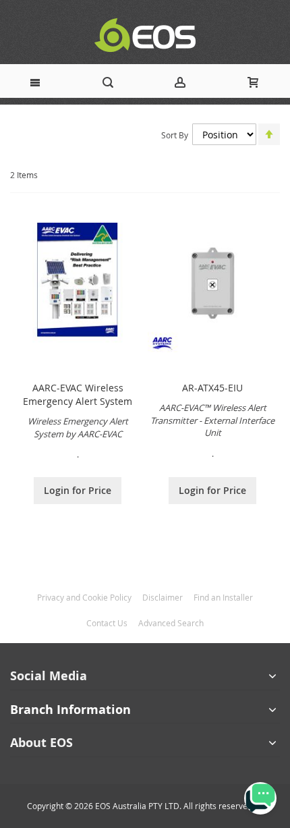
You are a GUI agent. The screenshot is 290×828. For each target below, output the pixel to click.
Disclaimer (162, 597)
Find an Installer (223, 597)
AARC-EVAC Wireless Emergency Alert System (77, 394)
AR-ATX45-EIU (212, 387)
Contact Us (106, 622)
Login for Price (77, 490)
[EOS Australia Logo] (145, 35)
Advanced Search (171, 622)
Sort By (174, 135)
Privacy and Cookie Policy (84, 597)
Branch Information (70, 709)
